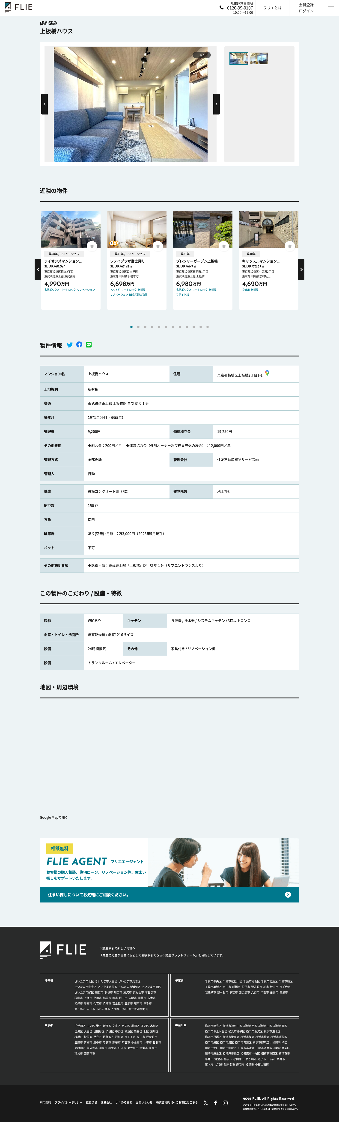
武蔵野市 (151, 1037)
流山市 (274, 986)
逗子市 (262, 1059)
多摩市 (153, 1048)
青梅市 (88, 1042)
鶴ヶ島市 (80, 1009)
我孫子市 (210, 992)
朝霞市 (142, 998)
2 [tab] (138, 327)
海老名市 (229, 1064)
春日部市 (150, 992)
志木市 (151, 998)
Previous (44, 104)
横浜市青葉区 (243, 1042)
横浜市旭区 (247, 1037)
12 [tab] (207, 327)
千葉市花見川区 (232, 981)
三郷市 (129, 1003)
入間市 (132, 998)
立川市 (141, 1037)
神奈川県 (180, 1025)
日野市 (157, 1042)
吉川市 (91, 1009)
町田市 (126, 1042)
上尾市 (88, 998)
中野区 (119, 1031)
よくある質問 (124, 1102)
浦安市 (233, 992)
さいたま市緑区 (84, 992)
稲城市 (78, 1053)
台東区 (126, 1025)
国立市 (103, 1048)
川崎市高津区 (246, 1048)
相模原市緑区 (231, 1053)
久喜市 (97, 1003)
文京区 (116, 1025)
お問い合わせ (144, 1102)
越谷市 (107, 998)
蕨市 (115, 998)
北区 (146, 1031)
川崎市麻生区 (213, 1053)
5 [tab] (159, 327)
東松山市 (138, 992)
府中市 (97, 1042)
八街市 (255, 992)
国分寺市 (92, 1048)
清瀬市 (144, 1048)
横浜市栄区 (212, 1042)
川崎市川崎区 (279, 1042)
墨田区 (135, 1025)
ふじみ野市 (103, 1009)
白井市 (274, 992)
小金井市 (136, 1042)
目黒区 (78, 1031)
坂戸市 (138, 1003)
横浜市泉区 (227, 1042)
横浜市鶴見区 (213, 1025)
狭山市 (78, 998)
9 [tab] (187, 327)
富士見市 (117, 1003)
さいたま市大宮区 (106, 981)
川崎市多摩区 (264, 1048)
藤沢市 (228, 1059)
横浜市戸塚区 (213, 1037)
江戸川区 (117, 1037)
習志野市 (256, 986)
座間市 (240, 1064)
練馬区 (88, 1037)
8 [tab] (180, 327)
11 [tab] (200, 327)
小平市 (147, 1042)
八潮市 (107, 1003)
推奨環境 (91, 1102)
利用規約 (45, 1102)
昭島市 (107, 1042)
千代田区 (80, 1025)
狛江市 (122, 1048)
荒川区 (154, 1031)
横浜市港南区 (231, 1037)
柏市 (266, 986)
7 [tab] (173, 327)
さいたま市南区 (151, 986)
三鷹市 (78, 1042)
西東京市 (89, 1053)
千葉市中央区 (213, 981)
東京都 (49, 1025)
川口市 (118, 992)
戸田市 (123, 998)
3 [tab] (145, 327)
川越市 (99, 992)
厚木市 (209, 1064)
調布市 (116, 1042)
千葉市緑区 (286, 981)
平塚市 (209, 1059)
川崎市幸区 (212, 1048)
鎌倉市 (218, 1059)
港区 (99, 1025)
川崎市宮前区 (281, 1048)
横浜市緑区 (262, 1037)
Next (216, 104)
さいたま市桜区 (107, 986)
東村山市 (80, 1048)
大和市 (218, 1064)
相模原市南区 (269, 1053)
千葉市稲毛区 (251, 981)
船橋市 (236, 986)
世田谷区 (98, 1031)
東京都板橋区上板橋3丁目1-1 (240, 375)
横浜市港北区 (272, 1031)
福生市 (112, 1048)
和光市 (78, 1003)
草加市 (97, 998)
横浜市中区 (265, 1025)
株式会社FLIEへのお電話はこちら (177, 1102)
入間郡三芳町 (119, 1009)
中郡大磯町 (262, 1064)
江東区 (145, 1025)
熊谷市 (108, 992)
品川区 (154, 1025)
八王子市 (130, 1037)
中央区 (91, 1025)
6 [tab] (166, 327)
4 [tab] (152, 327)
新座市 (88, 1003)
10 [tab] (194, 327)
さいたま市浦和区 (129, 986)
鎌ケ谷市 (222, 992)
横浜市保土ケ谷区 (216, 1031)
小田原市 (238, 1059)
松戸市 (246, 986)
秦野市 (281, 1059)
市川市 (227, 986)
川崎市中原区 (228, 1048)
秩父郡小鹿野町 (138, 1009)
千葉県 (179, 980)
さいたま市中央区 (85, 986)
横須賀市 (284, 1053)
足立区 (97, 1037)
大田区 (88, 1031)
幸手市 (147, 1003)
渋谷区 (110, 1031)
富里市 (284, 992)
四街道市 (244, 992)
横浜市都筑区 (261, 1042)
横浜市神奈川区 (232, 1025)
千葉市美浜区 (213, 986)
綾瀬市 (250, 1064)
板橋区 (78, 1037)
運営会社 (106, 1102)
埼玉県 (49, 980)
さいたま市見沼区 (129, 981)
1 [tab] (131, 327)
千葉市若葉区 (269, 981)
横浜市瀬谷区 (279, 1037)
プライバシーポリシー (68, 1102)
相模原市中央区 (250, 1053)
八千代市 (285, 986)
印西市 (265, 992)
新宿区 (107, 1025)
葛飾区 (107, 1037)
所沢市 (127, 992)
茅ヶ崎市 (251, 1059)
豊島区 (138, 1031)
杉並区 (129, 1031)
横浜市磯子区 (236, 1031)
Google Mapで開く (54, 817)
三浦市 (271, 1059)
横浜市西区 (250, 1025)
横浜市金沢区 (254, 1031)
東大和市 (132, 1048)
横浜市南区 (280, 1025)
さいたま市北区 (84, 981)
